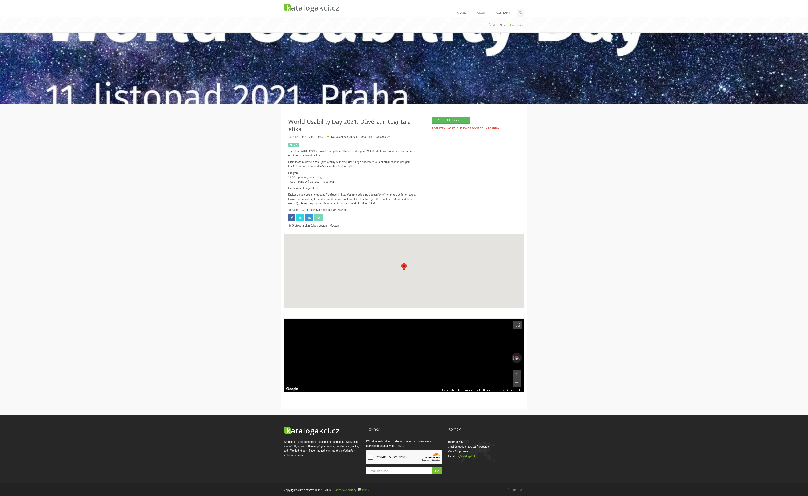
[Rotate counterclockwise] (513, 358)
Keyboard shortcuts (450, 390)
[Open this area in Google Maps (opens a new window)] (292, 389)
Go (437, 471)
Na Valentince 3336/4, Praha (348, 137)
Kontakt (503, 12)
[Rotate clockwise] (520, 358)
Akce (481, 12)
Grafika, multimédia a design (309, 225)
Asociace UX (382, 137)
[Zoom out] (517, 382)
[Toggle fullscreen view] (517, 325)
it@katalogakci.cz (468, 456)
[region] (404, 355)
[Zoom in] (517, 374)
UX (294, 144)
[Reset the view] (517, 358)
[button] (404, 267)
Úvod (461, 12)
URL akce (453, 120)
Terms (501, 390)
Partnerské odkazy (345, 490)
